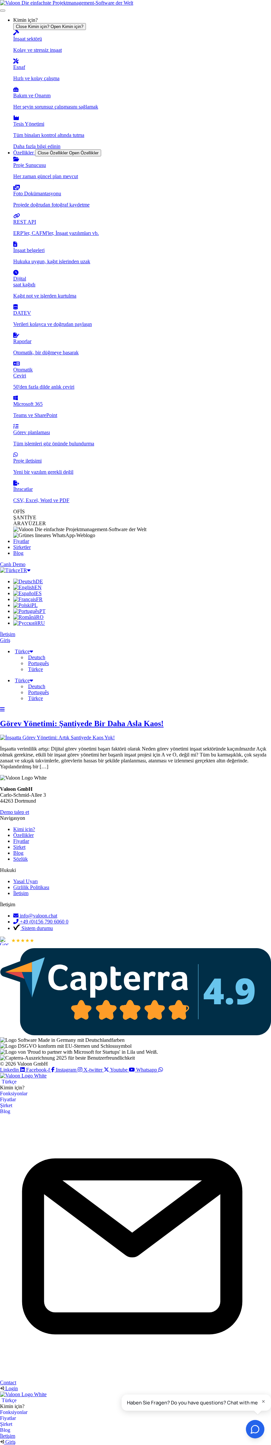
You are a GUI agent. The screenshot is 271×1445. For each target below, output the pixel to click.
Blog (5, 1111)
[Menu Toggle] (2, 11)
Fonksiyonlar (13, 1093)
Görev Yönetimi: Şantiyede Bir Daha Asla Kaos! (82, 723)
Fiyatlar (8, 1099)
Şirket (6, 1105)
